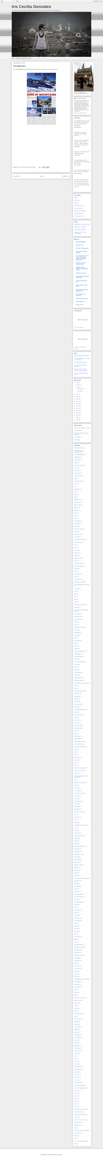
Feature (76, 669)
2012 (77, 406)
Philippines (76, 952)
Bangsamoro (77, 502)
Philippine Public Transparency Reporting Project (82, 268)
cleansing (76, 568)
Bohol (75, 515)
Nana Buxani (77, 886)
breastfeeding (77, 523)
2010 (77, 410)
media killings (77, 859)
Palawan (76, 926)
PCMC (75, 939)
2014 (77, 401)
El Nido (76, 645)
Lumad (75, 830)
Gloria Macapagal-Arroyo (80, 709)
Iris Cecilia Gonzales (31, 6)
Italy (75, 780)
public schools (77, 987)
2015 (77, 399)
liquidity (76, 822)
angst (75, 478)
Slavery (76, 1040)
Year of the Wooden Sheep (80, 1141)
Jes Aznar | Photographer (82, 248)
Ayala (75, 494)
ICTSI (75, 749)
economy (76, 630)
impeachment (77, 757)
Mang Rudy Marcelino (79, 846)
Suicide (76, 1061)
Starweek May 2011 (78, 208)
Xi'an (75, 1138)
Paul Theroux (77, 936)
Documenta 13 (77, 616)
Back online (79, 391)
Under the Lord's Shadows (80, 1109)
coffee (75, 571)
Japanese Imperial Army (79, 782)
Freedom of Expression (79, 691)
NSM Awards (77, 910)
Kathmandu (76, 806)
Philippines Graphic (78, 955)
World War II (77, 1133)
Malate (75, 841)
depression (76, 607)
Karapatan (76, 803)
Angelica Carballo (78, 475)
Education (76, 635)
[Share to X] (46, 167)
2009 (77, 412)
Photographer (77, 958)
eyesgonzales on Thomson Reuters (82, 224)
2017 (77, 394)
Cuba (75, 591)
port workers (77, 968)
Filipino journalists (78, 680)
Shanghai (76, 1029)
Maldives (76, 843)
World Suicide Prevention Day (81, 1130)
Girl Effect (76, 707)
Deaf (75, 596)
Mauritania (76, 857)
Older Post (66, 176)
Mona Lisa (76, 875)
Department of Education (80, 604)
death (75, 599)
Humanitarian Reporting (79, 746)
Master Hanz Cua (78, 854)
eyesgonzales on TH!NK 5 (80, 227)
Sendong (76, 1024)
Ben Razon (76, 510)
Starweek (76, 1053)
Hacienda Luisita (78, 725)
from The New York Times (80, 362)
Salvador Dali (77, 1019)
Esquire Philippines (78, 656)
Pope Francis (77, 965)
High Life (76, 202)
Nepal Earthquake (78, 894)
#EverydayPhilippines (79, 454)
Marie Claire (77, 200)
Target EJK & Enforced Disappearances (82, 290)
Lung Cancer (77, 833)
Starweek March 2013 (79, 216)
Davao (75, 594)
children (76, 555)
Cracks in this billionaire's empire (81, 427)
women (75, 1117)
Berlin (75, 513)
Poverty (76, 973)
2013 (77, 403)
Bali (75, 497)
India (75, 765)
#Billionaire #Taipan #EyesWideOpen (79, 451)
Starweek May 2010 (78, 205)
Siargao (76, 1032)
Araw (75, 483)
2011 (77, 408)
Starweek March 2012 (79, 213)
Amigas (76, 462)
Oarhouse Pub (77, 918)
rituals (75, 1005)
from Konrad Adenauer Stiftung (81, 355)
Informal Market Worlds (79, 768)
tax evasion (76, 1077)
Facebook (76, 664)
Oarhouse (76, 915)
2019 (77, 382)
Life (75, 819)
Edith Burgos (77, 632)
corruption (76, 588)
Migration (76, 867)
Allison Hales (77, 460)
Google (75, 717)
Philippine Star (77, 949)
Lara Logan (77, 817)
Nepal (75, 888)
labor (75, 814)
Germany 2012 (77, 704)
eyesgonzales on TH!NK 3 (80, 229)
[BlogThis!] (44, 167)
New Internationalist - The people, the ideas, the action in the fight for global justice (82, 257)
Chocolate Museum (78, 566)
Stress (75, 1058)
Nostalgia (76, 904)
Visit (79, 327)
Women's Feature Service (80, 1119)
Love (75, 827)
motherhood (77, 880)
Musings (76, 883)
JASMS (76, 785)
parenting (76, 931)
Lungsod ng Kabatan (79, 835)
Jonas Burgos (77, 790)
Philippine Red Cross (79, 947)
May (78, 387)
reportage (76, 1003)
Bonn (75, 518)
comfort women (77, 579)
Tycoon (76, 1106)
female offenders (78, 672)
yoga (75, 1143)
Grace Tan (76, 720)
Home (41, 176)
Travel (75, 1093)
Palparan (76, 928)
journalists (76, 798)
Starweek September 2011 (80, 210)
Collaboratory (77, 574)
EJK (75, 643)
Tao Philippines (77, 1069)
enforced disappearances (79, 651)
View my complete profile (80, 113)
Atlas (75, 491)
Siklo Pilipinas (77, 1037)
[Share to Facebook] (47, 167)
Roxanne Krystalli (78, 1013)
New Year (76, 899)
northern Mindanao (78, 902)
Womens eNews (77, 1122)
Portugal (76, 971)
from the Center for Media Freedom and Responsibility (80, 369)
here (57, 69)
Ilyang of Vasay (79, 245)
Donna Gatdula (77, 619)
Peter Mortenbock (78, 944)
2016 (77, 396)
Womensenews (77, 1125)
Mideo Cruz (77, 862)
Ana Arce (76, 467)
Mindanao (76, 870)
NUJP (75, 912)
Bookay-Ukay (77, 521)
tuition (75, 1098)
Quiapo (75, 992)
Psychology (76, 984)
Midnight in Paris (78, 865)
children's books (78, 558)
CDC (75, 547)
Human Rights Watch (79, 741)
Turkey (75, 1101)
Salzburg (76, 1021)
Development (77, 614)
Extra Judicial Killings (79, 661)
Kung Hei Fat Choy (78, 811)
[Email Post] (39, 167)
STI (75, 1056)
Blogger (60, 1154)
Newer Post (16, 176)
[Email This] (42, 167)
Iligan (75, 754)
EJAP (75, 637)
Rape (75, 995)
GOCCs (76, 712)
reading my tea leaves (81, 273)
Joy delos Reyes (77, 801)
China (75, 560)
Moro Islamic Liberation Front (81, 878)
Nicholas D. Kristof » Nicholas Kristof (81, 263)
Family (75, 667)
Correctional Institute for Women (81, 584)
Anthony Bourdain (78, 481)
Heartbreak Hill (77, 728)
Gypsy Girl (76, 722)
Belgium (76, 507)
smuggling (76, 1045)
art (74, 486)
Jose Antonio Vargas (78, 793)
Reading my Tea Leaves (79, 997)
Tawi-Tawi (76, 1074)
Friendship (76, 696)
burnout (76, 531)
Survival (76, 1064)
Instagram (76, 773)
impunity (76, 760)
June (78, 384)
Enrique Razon (77, 653)
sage (75, 1016)
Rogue (75, 1011)
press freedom (77, 981)
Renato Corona (77, 1000)
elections (76, 648)
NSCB (75, 907)
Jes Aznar (76, 788)
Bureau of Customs (78, 529)
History (76, 730)
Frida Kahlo (77, 693)
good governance (78, 714)
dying (75, 624)
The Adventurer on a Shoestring (81, 294)
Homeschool (77, 736)
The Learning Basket (79, 1085)
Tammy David (77, 1066)
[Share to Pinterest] (49, 167)
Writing (76, 1135)
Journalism (76, 796)
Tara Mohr (76, 1072)
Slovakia (76, 1042)
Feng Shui (76, 675)
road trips (76, 1008)
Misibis (75, 872)
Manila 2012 (77, 849)
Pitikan (75, 963)
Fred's (75, 688)
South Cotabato (77, 1050)
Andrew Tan (77, 473)
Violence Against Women (80, 1114)
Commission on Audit (79, 582)
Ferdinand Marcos (78, 677)
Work (75, 1127)
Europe (75, 659)
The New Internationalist (80, 1088)
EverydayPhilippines (81, 241)
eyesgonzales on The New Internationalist (80, 233)
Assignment (77, 489)
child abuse (76, 552)
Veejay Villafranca (80, 301)
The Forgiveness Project (82, 298)
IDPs (75, 752)
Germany (76, 701)
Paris (75, 934)
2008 (77, 415)
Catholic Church (78, 542)
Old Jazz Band (77, 920)
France (75, 685)
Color (75, 576)
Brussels (76, 526)
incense (75, 762)
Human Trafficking (78, 744)
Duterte (76, 622)
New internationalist (78, 896)
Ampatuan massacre (78, 465)
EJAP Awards (77, 640)
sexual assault (77, 1026)
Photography (77, 960)
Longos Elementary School (80, 825)
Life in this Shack (78, 430)
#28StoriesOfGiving (78, 448)
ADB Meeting (77, 457)
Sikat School (77, 1035)
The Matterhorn (80, 389)
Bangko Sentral (77, 499)
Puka (75, 989)
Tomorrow (76, 1090)
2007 (77, 417)
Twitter (75, 1103)
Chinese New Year (78, 563)
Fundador (76, 699)
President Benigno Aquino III (81, 979)
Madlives (76, 838)
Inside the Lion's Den (79, 770)
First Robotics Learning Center (81, 683)
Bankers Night (77, 505)
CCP (75, 544)
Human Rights (77, 738)
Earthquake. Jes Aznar (79, 627)
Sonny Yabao (77, 1048)
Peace (75, 942)
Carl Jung (76, 537)
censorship (76, 550)
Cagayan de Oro (78, 534)
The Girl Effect (77, 1082)
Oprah (75, 923)
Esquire (76, 197)
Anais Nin (76, 470)
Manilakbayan (77, 851)
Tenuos (75, 1080)
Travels (76, 1096)
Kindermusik (77, 809)
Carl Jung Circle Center (79, 539)
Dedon (75, 602)
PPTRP (76, 976)
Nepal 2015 (76, 891)
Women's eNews (80, 304)
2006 (77, 419)
